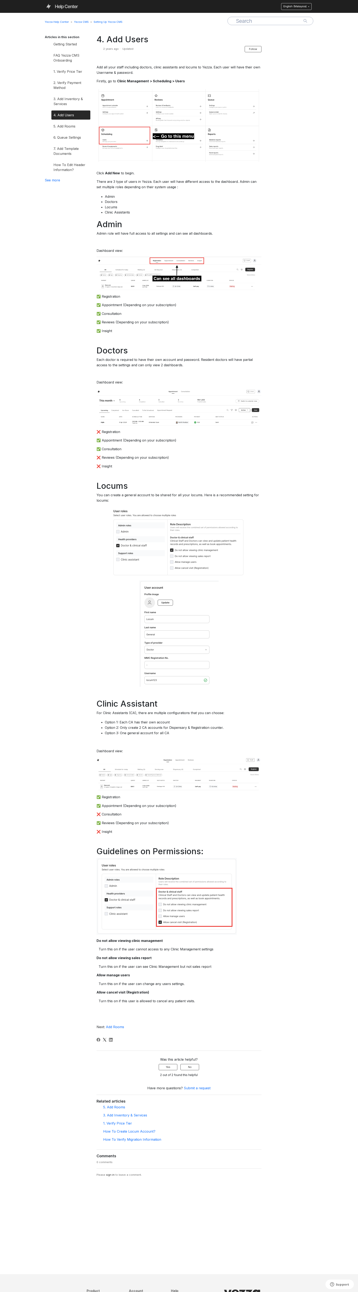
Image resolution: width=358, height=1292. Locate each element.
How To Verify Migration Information (132, 1139)
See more (52, 180)
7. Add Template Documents (66, 151)
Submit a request (197, 1088)
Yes (168, 1067)
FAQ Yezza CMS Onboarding (66, 57)
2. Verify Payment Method (67, 85)
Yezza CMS (81, 21)
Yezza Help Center (57, 21)
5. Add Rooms (64, 126)
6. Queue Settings (67, 137)
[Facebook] (98, 1040)
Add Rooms (115, 1027)
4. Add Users (63, 115)
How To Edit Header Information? (69, 167)
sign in (110, 1174)
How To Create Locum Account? (129, 1131)
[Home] (62, 6)
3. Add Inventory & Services (68, 101)
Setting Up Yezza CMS (108, 21)
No (190, 1067)
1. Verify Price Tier (67, 71)
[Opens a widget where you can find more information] (339, 1285)
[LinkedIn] (111, 1040)
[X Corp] (104, 1040)
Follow (253, 49)
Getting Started (65, 44)
